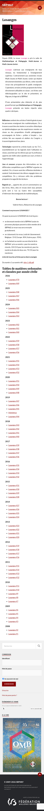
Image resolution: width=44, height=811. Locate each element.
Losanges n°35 (13, 465)
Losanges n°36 (13, 457)
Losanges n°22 (13, 529)
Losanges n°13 (13, 573)
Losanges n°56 (13, 352)
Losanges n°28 (13, 497)
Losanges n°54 (13, 365)
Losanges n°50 (13, 385)
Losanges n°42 (13, 429)
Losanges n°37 (13, 453)
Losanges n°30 (13, 489)
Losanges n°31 (13, 485)
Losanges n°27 (13, 505)
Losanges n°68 (13, 292)
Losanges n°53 (13, 369)
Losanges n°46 (13, 405)
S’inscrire (5, 690)
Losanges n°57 (13, 348)
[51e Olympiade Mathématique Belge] (22, 771)
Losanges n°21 (13, 533)
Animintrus (12, 413)
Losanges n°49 (13, 389)
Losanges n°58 (13, 345)
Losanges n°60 (13, 332)
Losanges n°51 (13, 381)
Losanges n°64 (13, 312)
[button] (3, 709)
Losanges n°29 (13, 493)
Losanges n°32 (13, 477)
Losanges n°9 (13, 594)
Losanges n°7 (13, 601)
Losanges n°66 (13, 300)
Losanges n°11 (13, 586)
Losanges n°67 (13, 296)
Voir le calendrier (35, 708)
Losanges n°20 (13, 537)
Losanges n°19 (13, 546)
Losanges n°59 (13, 341)
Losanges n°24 (13, 517)
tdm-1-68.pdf (29, 262)
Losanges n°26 (13, 509)
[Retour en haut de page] (40, 774)
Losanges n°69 (13, 283)
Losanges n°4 (13, 618)
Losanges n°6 (13, 610)
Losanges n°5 (13, 614)
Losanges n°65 (13, 308)
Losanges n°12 (13, 577)
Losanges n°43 (13, 425)
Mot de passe (7, 669)
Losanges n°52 (13, 372)
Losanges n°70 (13, 280)
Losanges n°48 (13, 393)
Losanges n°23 (13, 526)
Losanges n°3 (13, 621)
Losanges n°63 (13, 316)
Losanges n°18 (13, 549)
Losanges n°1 (13, 634)
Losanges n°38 (13, 449)
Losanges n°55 (13, 361)
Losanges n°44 (13, 416)
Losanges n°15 (13, 566)
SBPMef (7, 4)
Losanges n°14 (13, 570)
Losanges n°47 (13, 401)
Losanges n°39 (13, 445)
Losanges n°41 (13, 433)
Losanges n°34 (13, 469)
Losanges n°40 (13, 437)
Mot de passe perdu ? (9, 695)
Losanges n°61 (13, 328)
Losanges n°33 (13, 473)
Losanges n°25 (13, 513)
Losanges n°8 (13, 597)
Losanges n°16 (13, 557)
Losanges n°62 (13, 325)
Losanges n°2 (13, 630)
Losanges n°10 (13, 590)
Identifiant (6, 658)
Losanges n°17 (13, 553)
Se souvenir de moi (11, 679)
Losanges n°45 (13, 409)
